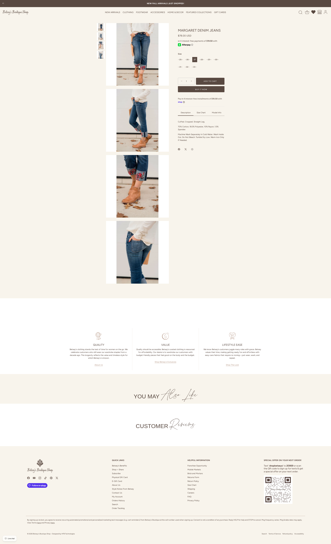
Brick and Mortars (195, 473)
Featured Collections (199, 12)
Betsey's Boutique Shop (42, 534)
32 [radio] (187, 67)
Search (115, 504)
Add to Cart (210, 81)
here (39, 523)
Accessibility (299, 534)
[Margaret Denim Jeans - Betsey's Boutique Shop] (101, 27)
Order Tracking (118, 508)
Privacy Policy (193, 500)
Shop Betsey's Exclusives (165, 362)
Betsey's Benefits (119, 466)
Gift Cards (220, 12)
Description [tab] (186, 112)
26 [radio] (187, 59)
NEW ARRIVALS (112, 12)
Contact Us (117, 493)
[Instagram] (40, 478)
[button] (137, 54)
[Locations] (319, 12)
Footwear (142, 12)
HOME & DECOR (175, 12)
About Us (99, 365)
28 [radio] (202, 59)
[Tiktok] (45, 478)
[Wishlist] (313, 12)
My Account (117, 497)
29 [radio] (209, 59)
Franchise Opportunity (197, 466)
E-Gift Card (117, 481)
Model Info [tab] (216, 112)
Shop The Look (232, 365)
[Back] (3, 3)
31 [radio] (180, 67)
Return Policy (193, 481)
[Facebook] (28, 478)
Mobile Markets (194, 469)
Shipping (191, 489)
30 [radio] (216, 59)
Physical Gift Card (120, 477)
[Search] (300, 12)
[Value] (165, 336)
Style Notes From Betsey (123, 489)
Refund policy (288, 534)
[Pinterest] (51, 478)
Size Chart (191, 485)
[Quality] (98, 336)
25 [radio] (180, 59)
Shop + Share (118, 469)
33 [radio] (194, 67)
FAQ (189, 497)
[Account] (325, 12)
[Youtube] (34, 478)
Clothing (128, 12)
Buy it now (201, 90)
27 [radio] (195, 59)
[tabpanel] (201, 131)
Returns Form (193, 477)
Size (180, 54)
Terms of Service (275, 534)
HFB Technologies (68, 534)
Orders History (118, 500)
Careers (190, 493)
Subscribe (116, 473)
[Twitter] (57, 478)
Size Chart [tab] (201, 112)
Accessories (158, 12)
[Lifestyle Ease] (232, 336)
